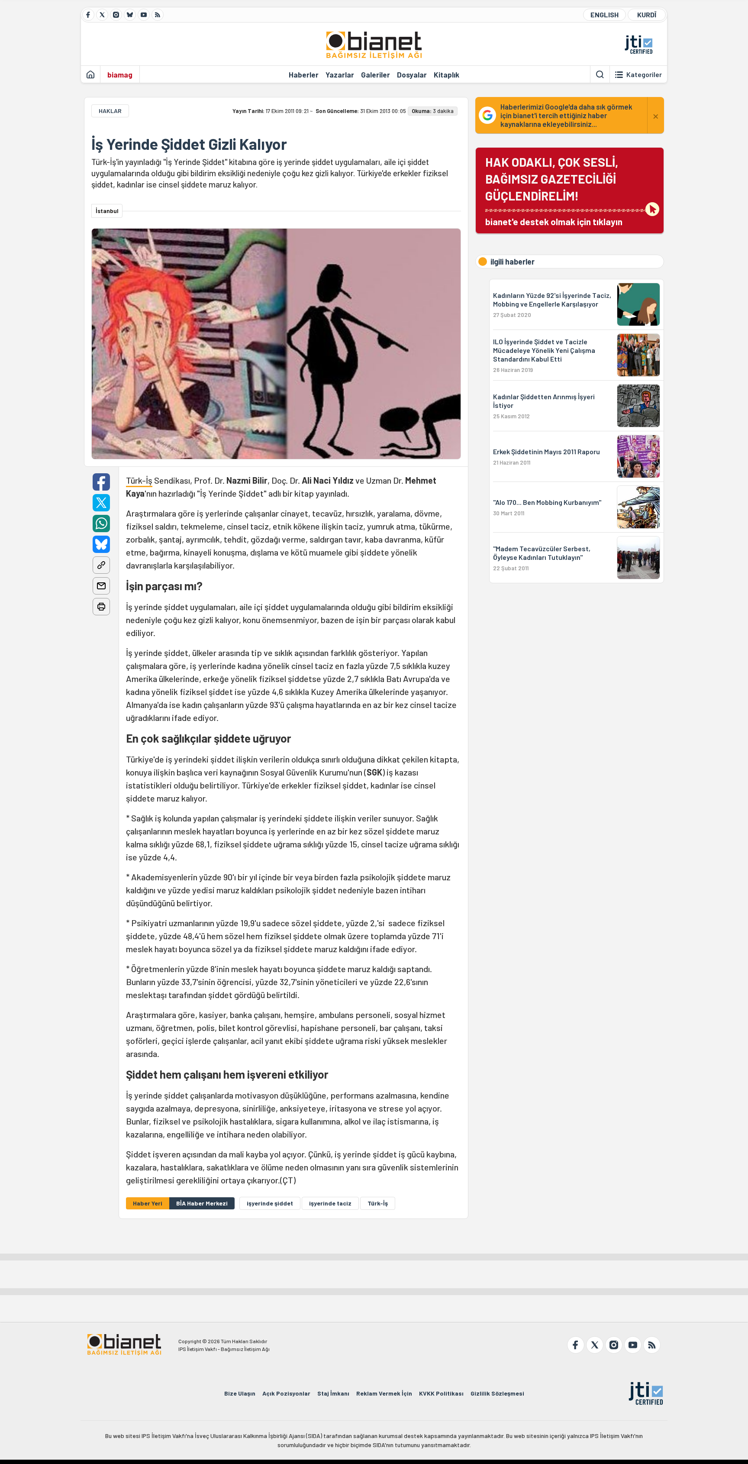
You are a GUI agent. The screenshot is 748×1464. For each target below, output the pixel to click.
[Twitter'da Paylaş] (101, 502)
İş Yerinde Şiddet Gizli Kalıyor (189, 144)
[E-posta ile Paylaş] (101, 586)
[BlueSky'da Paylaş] (101, 544)
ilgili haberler (512, 261)
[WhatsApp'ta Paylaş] (101, 523)
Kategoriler (644, 74)
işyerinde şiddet (270, 1203)
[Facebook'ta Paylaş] (101, 482)
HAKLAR (110, 110)
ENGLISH (604, 14)
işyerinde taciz (330, 1203)
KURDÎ (646, 14)
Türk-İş (139, 480)
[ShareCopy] (101, 565)
